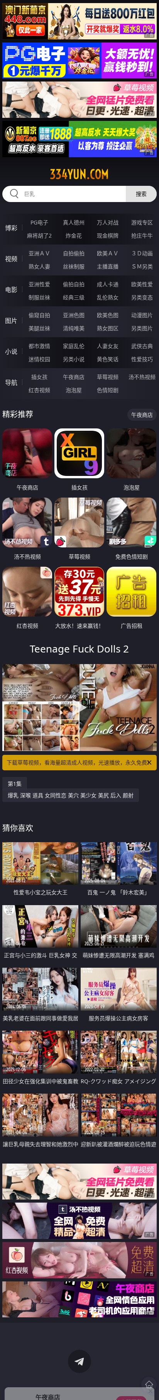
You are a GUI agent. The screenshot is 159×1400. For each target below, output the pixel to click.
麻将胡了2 (39, 235)
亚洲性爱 (39, 284)
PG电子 (39, 222)
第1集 (15, 783)
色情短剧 (107, 390)
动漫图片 (142, 315)
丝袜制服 (74, 266)
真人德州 (74, 222)
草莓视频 (107, 377)
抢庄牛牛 (142, 235)
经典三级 (74, 297)
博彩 (11, 228)
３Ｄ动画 (142, 253)
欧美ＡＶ (107, 253)
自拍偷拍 (74, 253)
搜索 (141, 193)
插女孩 (39, 377)
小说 (11, 351)
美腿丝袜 (39, 328)
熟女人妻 (39, 266)
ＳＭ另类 (142, 266)
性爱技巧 (142, 359)
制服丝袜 (39, 297)
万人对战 (107, 222)
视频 (11, 259)
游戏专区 (142, 222)
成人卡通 (107, 284)
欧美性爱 (142, 284)
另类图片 (142, 328)
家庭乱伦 (74, 346)
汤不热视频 (142, 377)
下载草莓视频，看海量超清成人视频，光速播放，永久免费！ (79, 762)
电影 (11, 289)
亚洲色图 (74, 315)
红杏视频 (39, 390)
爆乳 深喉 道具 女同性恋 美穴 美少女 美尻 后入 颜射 (71, 795)
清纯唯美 (74, 328)
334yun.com (79, 174)
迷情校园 (39, 359)
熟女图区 (107, 328)
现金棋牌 (107, 235)
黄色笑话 (107, 359)
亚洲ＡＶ (39, 253)
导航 (11, 382)
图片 (11, 320)
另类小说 (74, 359)
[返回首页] (149, 1384)
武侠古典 (142, 346)
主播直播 (107, 266)
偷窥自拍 (39, 315)
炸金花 (74, 235)
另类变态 (142, 297)
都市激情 (39, 346)
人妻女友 (107, 346)
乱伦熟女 (107, 297)
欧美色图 (107, 315)
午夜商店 (74, 377)
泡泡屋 (74, 390)
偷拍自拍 (74, 284)
